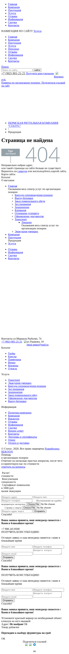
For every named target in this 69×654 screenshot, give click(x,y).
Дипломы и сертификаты (22, 436)
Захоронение (22, 207)
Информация (15, 19)
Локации (26, 222)
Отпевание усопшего (27, 213)
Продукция (14, 10)
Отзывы (12, 16)
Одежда (12, 368)
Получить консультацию (40, 73)
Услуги (12, 13)
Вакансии (13, 418)
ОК (25, 624)
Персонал (13, 48)
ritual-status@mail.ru (38, 344)
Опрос (11, 439)
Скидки (12, 22)
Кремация (20, 210)
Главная (12, 4)
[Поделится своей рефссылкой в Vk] (42, 644)
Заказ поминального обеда (30, 201)
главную (22, 171)
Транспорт (21, 219)
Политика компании (19, 412)
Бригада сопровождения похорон (34, 195)
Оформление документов (29, 216)
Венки (11, 362)
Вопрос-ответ (16, 430)
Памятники (14, 359)
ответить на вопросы (13, 466)
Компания (14, 7)
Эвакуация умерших (26, 231)
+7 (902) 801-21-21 (13, 73)
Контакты (13, 25)
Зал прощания (23, 204)
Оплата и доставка (18, 442)
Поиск (5, 66)
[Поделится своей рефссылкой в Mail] (38, 644)
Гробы (11, 353)
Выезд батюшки (24, 198)
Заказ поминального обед (22, 395)
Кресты (12, 356)
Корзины (13, 365)
